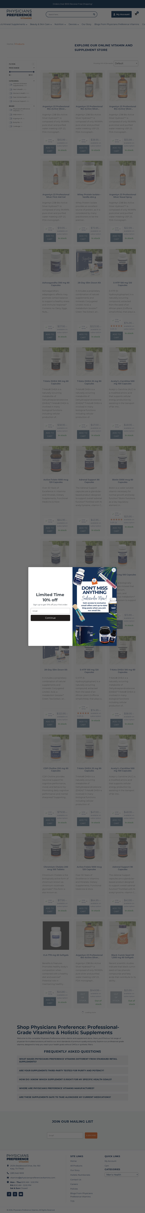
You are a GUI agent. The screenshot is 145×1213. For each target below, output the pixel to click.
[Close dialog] (114, 570)
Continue (50, 618)
